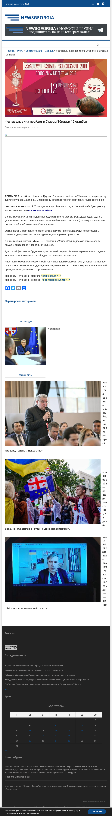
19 (43, 735)
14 (69, 730)
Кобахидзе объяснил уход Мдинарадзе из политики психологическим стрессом (40, 675)
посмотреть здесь (40, 210)
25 (30, 741)
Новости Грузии (12, 807)
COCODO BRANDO (83, 807)
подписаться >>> (51, 275)
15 (82, 730)
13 (56, 730)
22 (82, 735)
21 (69, 735)
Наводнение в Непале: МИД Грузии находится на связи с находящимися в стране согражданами (48, 679)
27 (56, 741)
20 (56, 735)
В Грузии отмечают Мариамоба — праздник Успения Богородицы (34, 665)
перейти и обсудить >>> (56, 279)
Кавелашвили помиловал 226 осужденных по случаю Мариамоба (34, 670)
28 (69, 741)
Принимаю (97, 811)
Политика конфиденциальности (94, 801)
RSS (6, 689)
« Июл (7, 750)
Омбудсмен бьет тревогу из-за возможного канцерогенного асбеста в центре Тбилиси (43, 684)
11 (30, 730)
